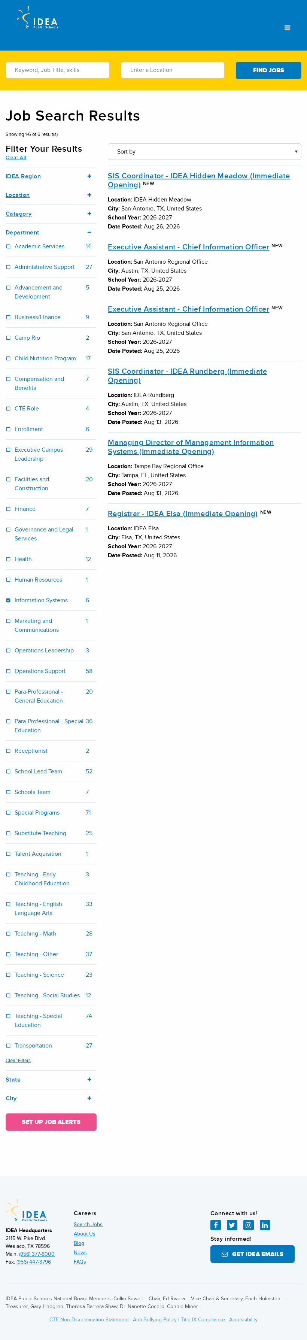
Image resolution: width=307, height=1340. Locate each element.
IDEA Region (23, 176)
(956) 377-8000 (37, 1254)
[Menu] (287, 28)
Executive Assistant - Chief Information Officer (188, 247)
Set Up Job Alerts (51, 1122)
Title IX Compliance (203, 1319)
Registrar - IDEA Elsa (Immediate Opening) (183, 513)
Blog (79, 1243)
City (11, 1098)
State (13, 1079)
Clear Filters (18, 1061)
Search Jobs (88, 1224)
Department (22, 232)
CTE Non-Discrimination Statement (89, 1319)
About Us (84, 1234)
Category (19, 214)
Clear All (16, 158)
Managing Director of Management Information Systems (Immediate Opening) (191, 447)
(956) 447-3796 (33, 1262)
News (80, 1252)
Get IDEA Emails (255, 1254)
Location (18, 195)
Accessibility (243, 1319)
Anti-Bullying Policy (155, 1319)
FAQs (80, 1262)
